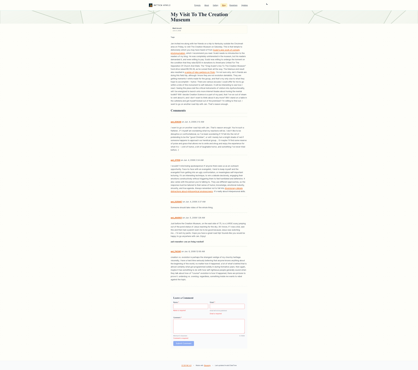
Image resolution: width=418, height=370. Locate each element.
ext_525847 (176, 202)
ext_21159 (175, 160)
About (206, 5)
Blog (224, 5)
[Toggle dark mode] (267, 5)
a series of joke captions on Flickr (200, 72)
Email (212, 302)
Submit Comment (183, 343)
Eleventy (207, 365)
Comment (177, 317)
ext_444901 (176, 218)
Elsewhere (233, 5)
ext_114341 (176, 251)
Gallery (215, 5)
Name (176, 302)
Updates (244, 5)
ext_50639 (176, 122)
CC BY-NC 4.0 (186, 365)
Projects (197, 5)
